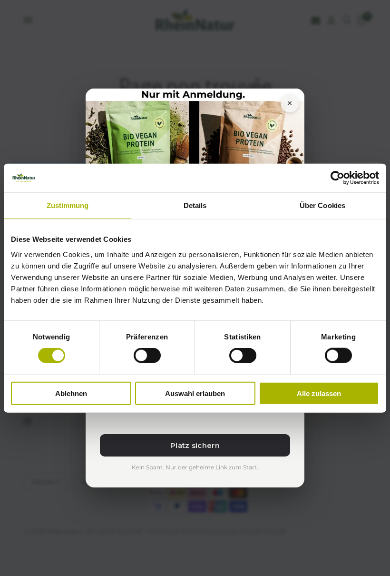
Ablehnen (71, 393)
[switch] (147, 355)
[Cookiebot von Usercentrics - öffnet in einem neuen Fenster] (337, 178)
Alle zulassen (319, 393)
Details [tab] (195, 205)
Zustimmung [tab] (68, 205)
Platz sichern (195, 445)
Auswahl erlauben (195, 393)
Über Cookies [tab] (322, 205)
